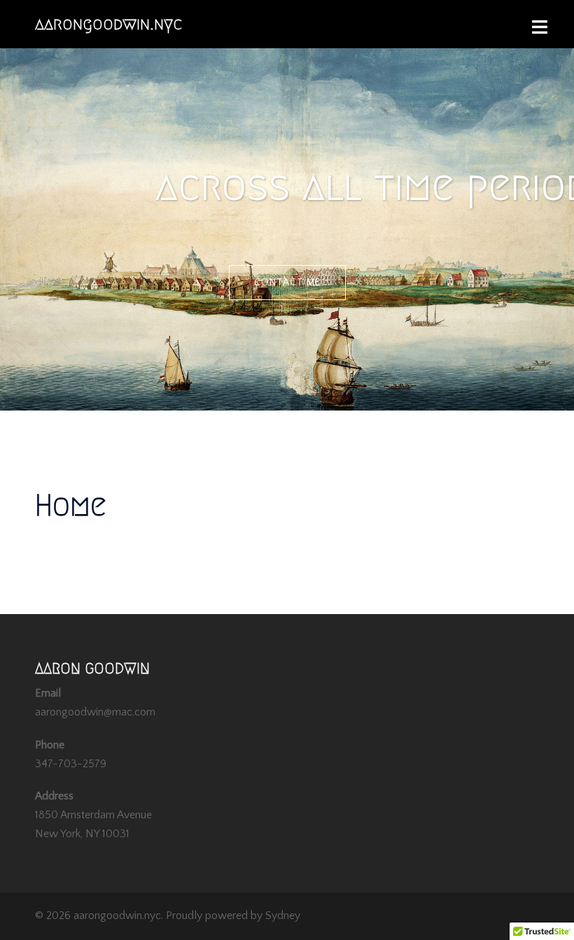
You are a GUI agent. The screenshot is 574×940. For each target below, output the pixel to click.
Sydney (282, 915)
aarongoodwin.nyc (108, 24)
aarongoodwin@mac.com (95, 712)
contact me (287, 282)
